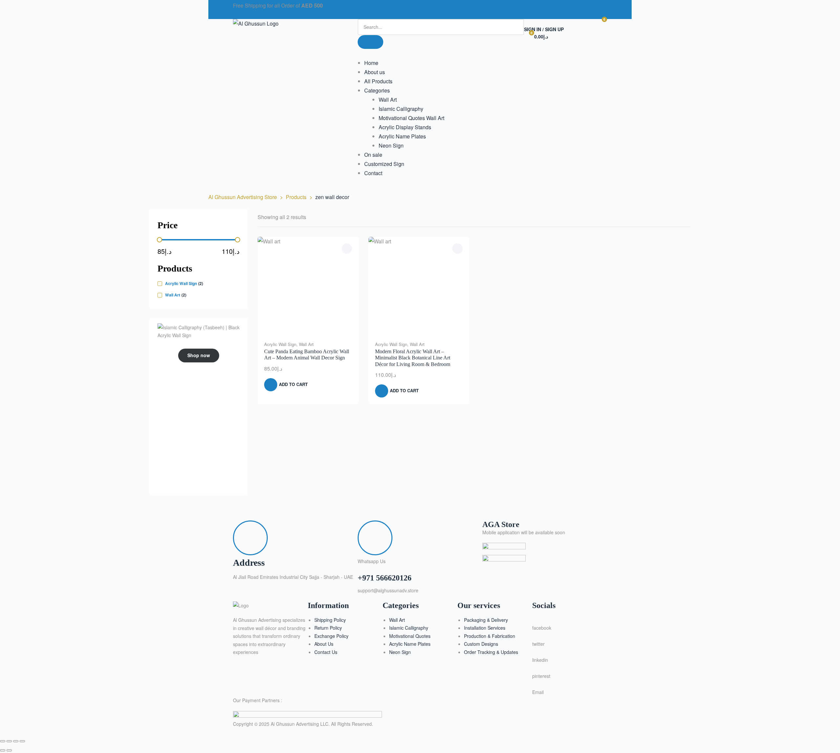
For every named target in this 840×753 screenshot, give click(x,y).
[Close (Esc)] (22, 741)
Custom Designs (481, 644)
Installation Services (484, 627)
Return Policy (328, 627)
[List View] (683, 217)
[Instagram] (446, 8)
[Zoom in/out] (2, 741)
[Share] (15, 741)
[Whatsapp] (463, 8)
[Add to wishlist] (347, 248)
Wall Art (306, 344)
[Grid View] (675, 217)
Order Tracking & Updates (491, 652)
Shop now (198, 355)
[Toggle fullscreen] (9, 741)
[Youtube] (481, 8)
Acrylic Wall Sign (280, 344)
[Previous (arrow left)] (2, 750)
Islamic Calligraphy (408, 627)
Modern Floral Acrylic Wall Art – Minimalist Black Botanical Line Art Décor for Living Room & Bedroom (412, 358)
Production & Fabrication (489, 636)
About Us (323, 644)
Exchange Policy (331, 636)
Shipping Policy (330, 620)
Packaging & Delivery (486, 620)
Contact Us (325, 652)
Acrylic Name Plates (409, 644)
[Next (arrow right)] (9, 750)
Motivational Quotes (409, 636)
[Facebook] (428, 8)
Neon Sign (400, 652)
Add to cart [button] (293, 384)
